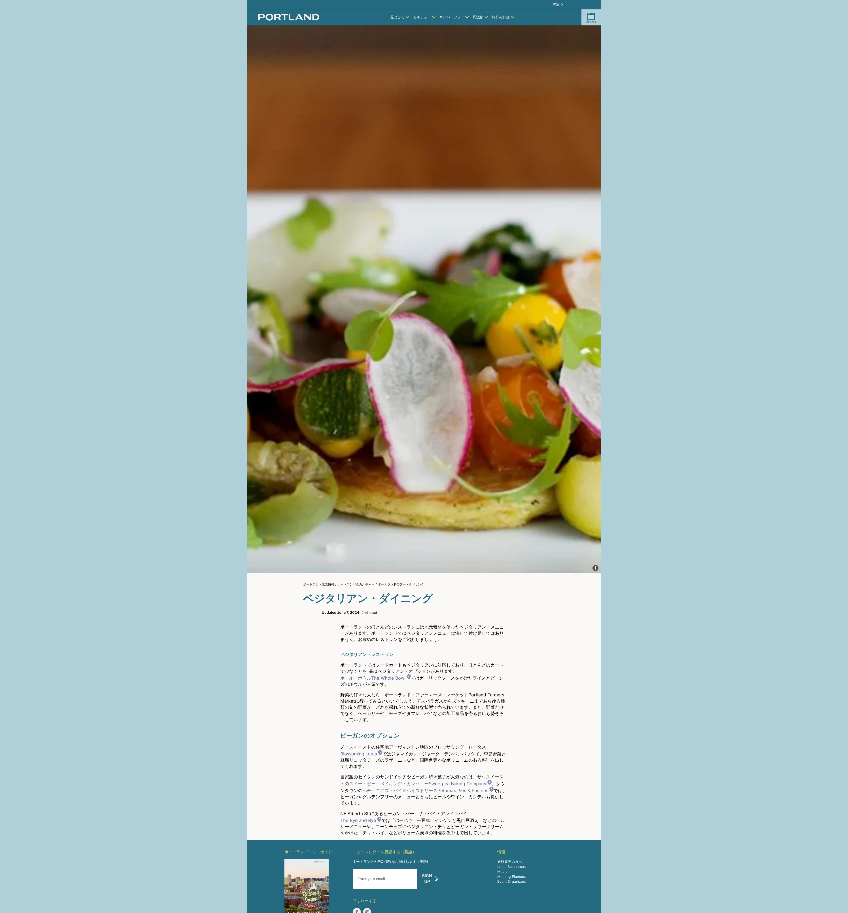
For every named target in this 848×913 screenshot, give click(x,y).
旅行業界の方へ (509, 861)
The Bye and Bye (358, 820)
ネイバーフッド (451, 17)
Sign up (427, 878)
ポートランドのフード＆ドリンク (401, 584)
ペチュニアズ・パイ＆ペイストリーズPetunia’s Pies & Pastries (425, 790)
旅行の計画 (501, 17)
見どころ (397, 17)
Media (502, 871)
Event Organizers (511, 881)
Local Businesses (511, 866)
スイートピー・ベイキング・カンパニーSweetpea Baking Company (417, 783)
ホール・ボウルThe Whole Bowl (372, 678)
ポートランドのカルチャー (356, 584)
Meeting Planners (511, 876)
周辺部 (478, 17)
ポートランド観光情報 (318, 584)
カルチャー (422, 17)
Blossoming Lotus (358, 754)
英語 (556, 4)
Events (591, 19)
